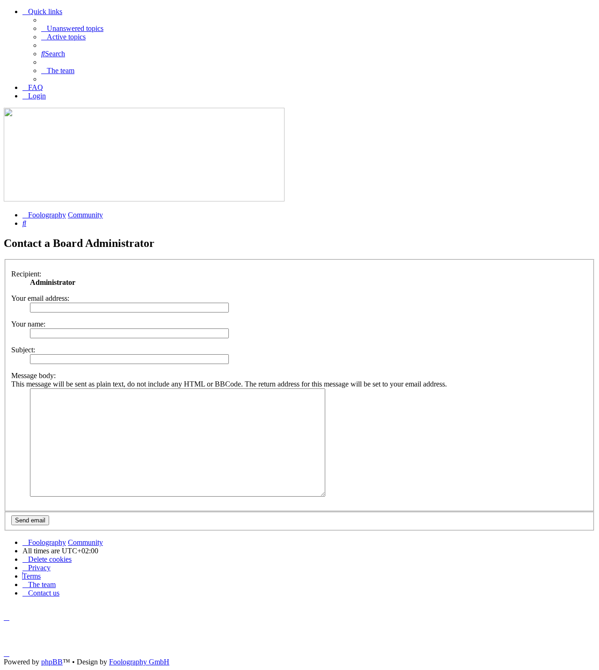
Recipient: (26, 274)
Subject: (23, 350)
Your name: (28, 324)
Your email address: (40, 298)
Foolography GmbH (139, 662)
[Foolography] (144, 199)
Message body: (33, 376)
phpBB (52, 662)
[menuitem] (72, 28)
